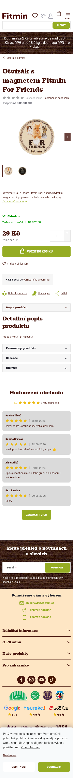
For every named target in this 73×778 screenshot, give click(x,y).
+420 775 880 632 (39, 610)
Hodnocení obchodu (36, 392)
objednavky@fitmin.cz (40, 603)
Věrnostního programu (36, 279)
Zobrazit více (36, 515)
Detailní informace (13, 201)
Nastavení (9, 755)
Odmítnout (19, 767)
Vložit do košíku (40, 251)
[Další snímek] (67, 137)
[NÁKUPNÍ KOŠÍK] (59, 15)
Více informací (30, 747)
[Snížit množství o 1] (67, 238)
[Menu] (67, 15)
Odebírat (57, 567)
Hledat (61, 25)
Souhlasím (54, 767)
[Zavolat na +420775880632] (43, 16)
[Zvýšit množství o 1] (67, 233)
